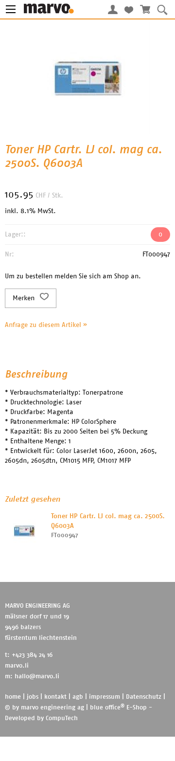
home (13, 697)
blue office (107, 708)
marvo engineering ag (52, 708)
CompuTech (62, 718)
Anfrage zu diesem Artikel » (46, 325)
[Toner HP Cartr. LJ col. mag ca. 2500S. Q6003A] (24, 530)
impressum (104, 697)
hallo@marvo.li (37, 676)
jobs (32, 697)
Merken (24, 298)
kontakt (55, 697)
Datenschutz (143, 697)
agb (77, 697)
